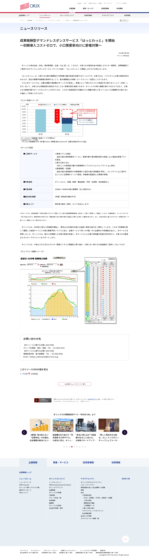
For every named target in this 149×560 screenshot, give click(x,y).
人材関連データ (89, 505)
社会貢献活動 (86, 513)
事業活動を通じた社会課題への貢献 (93, 487)
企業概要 (52, 490)
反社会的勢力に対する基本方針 (29, 552)
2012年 (67, 20)
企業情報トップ (24, 15)
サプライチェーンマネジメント (93, 511)
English (79, 3)
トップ (22, 20)
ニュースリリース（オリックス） (56, 20)
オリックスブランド (56, 487)
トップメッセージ (55, 482)
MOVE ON (126, 479)
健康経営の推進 (89, 503)
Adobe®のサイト (93, 399)
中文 (85, 3)
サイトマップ (108, 3)
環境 (82, 490)
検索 (121, 3)
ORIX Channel (24, 485)
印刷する (125, 20)
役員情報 (52, 500)
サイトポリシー (35, 550)
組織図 (51, 503)
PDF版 (25, 373)
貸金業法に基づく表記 (65, 552)
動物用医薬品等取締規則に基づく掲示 (107, 552)
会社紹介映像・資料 (56, 508)
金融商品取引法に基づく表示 (84, 552)
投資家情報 (88, 15)
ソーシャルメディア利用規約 (88, 550)
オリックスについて (67, 15)
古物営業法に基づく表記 (49, 552)
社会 (82, 492)
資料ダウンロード (25, 490)
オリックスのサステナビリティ (91, 482)
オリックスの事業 (55, 492)
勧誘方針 (102, 550)
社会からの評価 (86, 516)
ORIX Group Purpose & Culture (60, 485)
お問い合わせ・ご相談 (95, 3)
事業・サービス (60, 462)
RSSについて (23, 492)
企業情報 (29, 20)
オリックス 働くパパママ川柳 (29, 487)
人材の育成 (87, 500)
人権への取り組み (88, 508)
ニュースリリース (25, 482)
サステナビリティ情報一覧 (90, 518)
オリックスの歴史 (55, 505)
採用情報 (119, 8)
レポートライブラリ (87, 485)
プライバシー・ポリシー (51, 550)
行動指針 (52, 495)
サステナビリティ (108, 15)
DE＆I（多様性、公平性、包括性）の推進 (98, 498)
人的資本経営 (86, 495)
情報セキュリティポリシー (69, 550)
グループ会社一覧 (55, 498)
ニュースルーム (44, 15)
